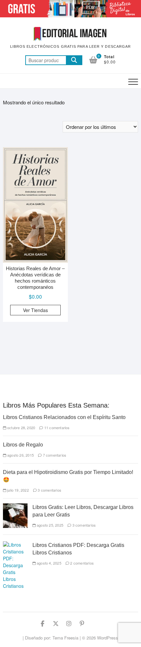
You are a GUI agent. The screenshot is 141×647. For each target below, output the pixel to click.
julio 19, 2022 (17, 490)
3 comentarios (49, 490)
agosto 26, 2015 (20, 455)
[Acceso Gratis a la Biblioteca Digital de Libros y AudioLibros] (70, 3)
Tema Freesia (65, 638)
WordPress (107, 638)
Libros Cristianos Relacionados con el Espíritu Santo (64, 417)
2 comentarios (81, 563)
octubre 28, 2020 (20, 427)
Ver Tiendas (35, 310)
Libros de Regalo (23, 444)
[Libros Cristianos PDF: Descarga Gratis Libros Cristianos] (15, 544)
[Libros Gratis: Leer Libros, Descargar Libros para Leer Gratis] (15, 506)
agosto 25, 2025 (49, 525)
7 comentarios (54, 455)
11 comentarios (56, 427)
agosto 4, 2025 (48, 563)
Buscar (74, 60)
